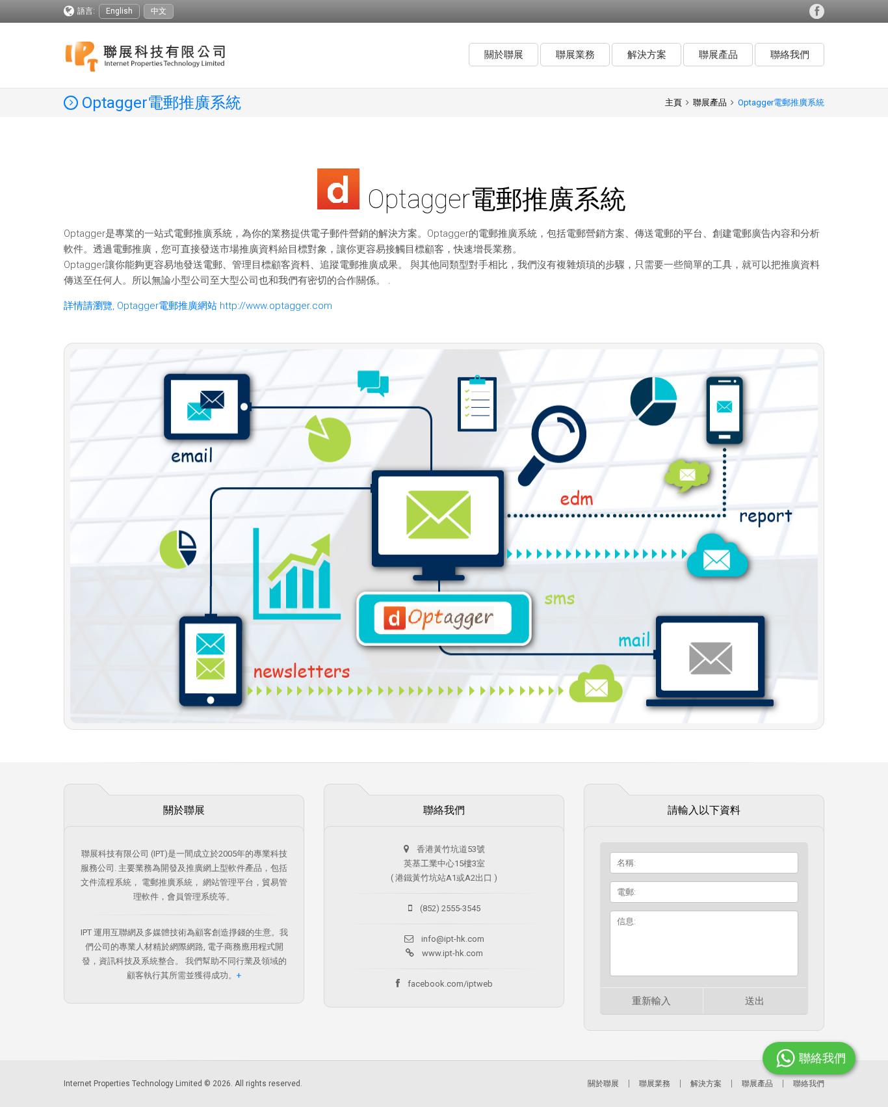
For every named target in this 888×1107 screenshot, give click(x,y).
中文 (158, 11)
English (119, 11)
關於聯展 (503, 54)
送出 (754, 1001)
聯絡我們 (789, 54)
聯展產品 (718, 54)
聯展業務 (575, 54)
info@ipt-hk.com (452, 939)
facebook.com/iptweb (450, 984)
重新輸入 (651, 1001)
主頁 (673, 102)
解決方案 (646, 54)
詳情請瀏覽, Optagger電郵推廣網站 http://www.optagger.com (198, 306)
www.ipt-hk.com (452, 953)
